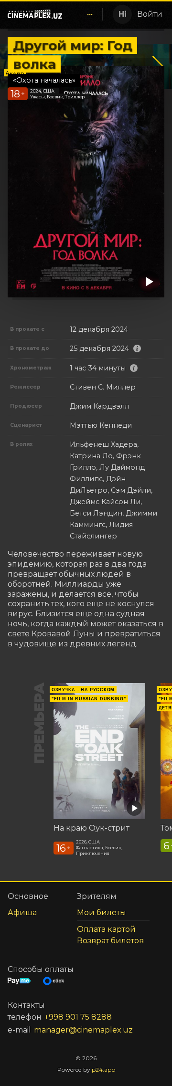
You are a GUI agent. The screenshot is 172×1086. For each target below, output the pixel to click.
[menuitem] (89, 14)
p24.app (103, 1069)
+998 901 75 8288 (78, 1017)
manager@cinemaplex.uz (83, 1029)
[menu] (84, 14)
